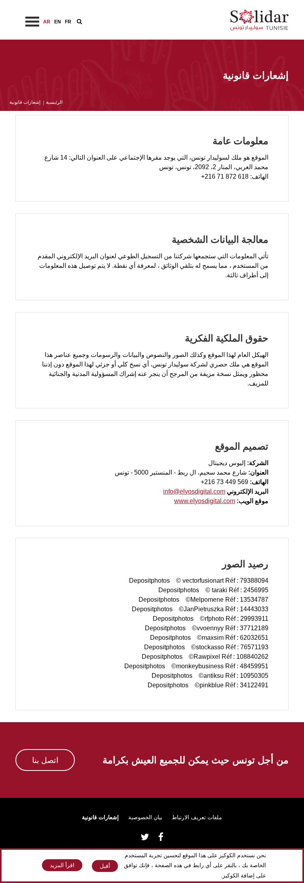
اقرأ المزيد (62, 865)
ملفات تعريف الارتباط (197, 817)
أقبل (105, 866)
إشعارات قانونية (100, 817)
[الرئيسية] (259, 19)
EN (57, 22)
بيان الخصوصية (145, 817)
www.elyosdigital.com (204, 501)
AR (46, 22)
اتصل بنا (45, 760)
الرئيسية (54, 102)
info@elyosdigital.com (194, 491)
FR (68, 22)
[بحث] (79, 21)
